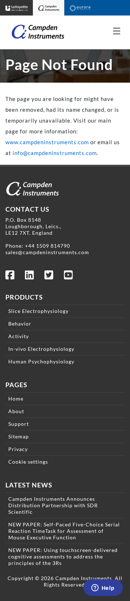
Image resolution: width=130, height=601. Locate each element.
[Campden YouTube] (68, 277)
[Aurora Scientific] (80, 8)
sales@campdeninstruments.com (47, 252)
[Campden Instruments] (49, 8)
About (16, 411)
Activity (18, 336)
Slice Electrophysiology (38, 311)
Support (18, 424)
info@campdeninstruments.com (55, 153)
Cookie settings (28, 462)
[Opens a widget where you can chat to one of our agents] (103, 588)
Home (15, 398)
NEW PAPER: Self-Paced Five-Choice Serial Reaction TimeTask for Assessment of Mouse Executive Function (64, 530)
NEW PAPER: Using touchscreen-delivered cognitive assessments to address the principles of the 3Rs (63, 556)
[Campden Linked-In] (29, 277)
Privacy (18, 449)
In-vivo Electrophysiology (41, 349)
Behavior (19, 324)
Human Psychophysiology (41, 361)
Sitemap (18, 436)
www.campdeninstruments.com (47, 142)
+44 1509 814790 (47, 246)
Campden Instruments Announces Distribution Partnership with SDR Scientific (53, 505)
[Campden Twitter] (49, 277)
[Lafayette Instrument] (16, 8)
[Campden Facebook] (10, 277)
